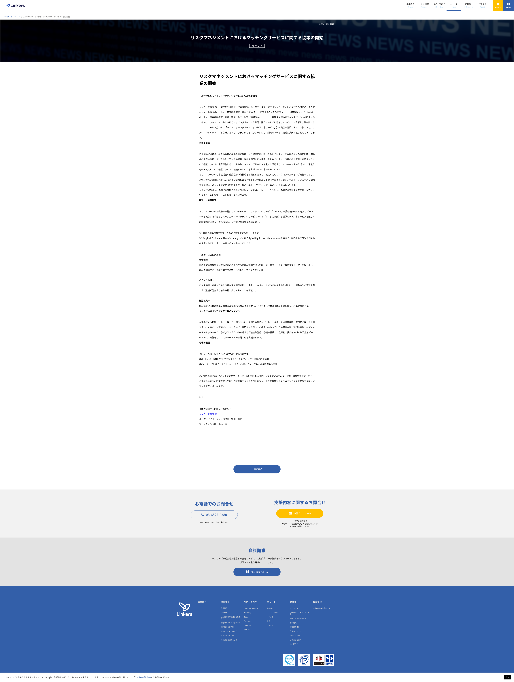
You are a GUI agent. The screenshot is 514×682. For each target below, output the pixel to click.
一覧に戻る (257, 469)
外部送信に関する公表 (229, 640)
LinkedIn (247, 625)
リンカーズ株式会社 (208, 414)
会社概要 (224, 612)
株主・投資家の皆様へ (298, 618)
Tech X (246, 617)
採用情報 (483, 5)
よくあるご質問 (295, 640)
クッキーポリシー (227, 635)
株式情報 (293, 623)
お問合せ (498, 7)
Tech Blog (247, 612)
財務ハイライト (295, 631)
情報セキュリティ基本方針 (230, 623)
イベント (270, 617)
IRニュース (294, 608)
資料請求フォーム (260, 572)
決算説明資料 (295, 627)
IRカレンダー (295, 635)
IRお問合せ (294, 644)
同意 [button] (507, 677)
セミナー (270, 621)
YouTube (247, 629)
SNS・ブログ (439, 5)
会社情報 (425, 5)
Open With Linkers (251, 608)
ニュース (454, 5)
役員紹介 (224, 608)
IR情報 (468, 5)
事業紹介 (410, 5)
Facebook (247, 621)
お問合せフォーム (302, 513)
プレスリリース (272, 612)
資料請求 (509, 7)
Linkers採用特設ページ (321, 608)
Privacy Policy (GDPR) (229, 631)
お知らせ (270, 608)
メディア (270, 625)
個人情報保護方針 (227, 627)
